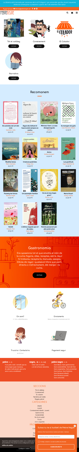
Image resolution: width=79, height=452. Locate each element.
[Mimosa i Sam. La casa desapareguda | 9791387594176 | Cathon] (49, 112)
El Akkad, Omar (29, 132)
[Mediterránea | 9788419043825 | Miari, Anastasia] (10, 148)
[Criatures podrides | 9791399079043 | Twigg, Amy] (30, 148)
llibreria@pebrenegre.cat (23, 9)
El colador (39, 394)
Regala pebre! (39, 399)
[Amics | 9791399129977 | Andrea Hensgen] (49, 143)
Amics (49, 152)
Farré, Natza (30, 231)
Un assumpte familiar (30, 193)
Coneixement (39, 42)
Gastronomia (39, 413)
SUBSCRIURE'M (56, 447)
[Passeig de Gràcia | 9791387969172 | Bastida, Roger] (10, 180)
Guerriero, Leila (10, 130)
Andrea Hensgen (49, 154)
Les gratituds (68, 162)
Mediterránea (10, 162)
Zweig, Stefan (68, 195)
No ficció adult (39, 417)
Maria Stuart (68, 193)
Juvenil (39, 408)
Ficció (40, 419)
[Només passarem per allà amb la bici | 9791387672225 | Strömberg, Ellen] (49, 213)
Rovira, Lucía (49, 197)
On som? (20, 316)
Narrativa (13, 74)
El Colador (64, 42)
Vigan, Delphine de (68, 164)
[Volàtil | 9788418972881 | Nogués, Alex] (10, 213)
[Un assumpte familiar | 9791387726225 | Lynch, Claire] (30, 180)
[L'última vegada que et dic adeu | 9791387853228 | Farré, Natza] (30, 213)
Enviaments (59, 316)
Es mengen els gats (68, 126)
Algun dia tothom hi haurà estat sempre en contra (29, 128)
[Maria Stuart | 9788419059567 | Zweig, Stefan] (68, 180)
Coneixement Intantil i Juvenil (39, 410)
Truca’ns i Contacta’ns (20, 350)
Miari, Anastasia (10, 164)
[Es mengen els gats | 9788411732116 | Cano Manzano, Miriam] (68, 112)
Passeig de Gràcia (10, 193)
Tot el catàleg (13, 42)
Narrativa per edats (39, 397)
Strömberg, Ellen (49, 231)
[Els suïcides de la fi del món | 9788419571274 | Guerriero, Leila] (10, 112)
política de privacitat (61, 441)
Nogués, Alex (11, 229)
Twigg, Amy (29, 164)
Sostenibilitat (39, 415)
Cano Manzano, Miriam (68, 128)
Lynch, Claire (30, 195)
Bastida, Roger (10, 195)
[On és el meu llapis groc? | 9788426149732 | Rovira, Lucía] (49, 180)
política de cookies (7, 445)
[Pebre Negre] (7, 13)
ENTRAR (13, 46)
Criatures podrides (30, 162)
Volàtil (10, 227)
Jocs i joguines (40, 422)
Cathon (49, 130)
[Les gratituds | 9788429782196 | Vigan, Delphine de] (68, 148)
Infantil (39, 406)
